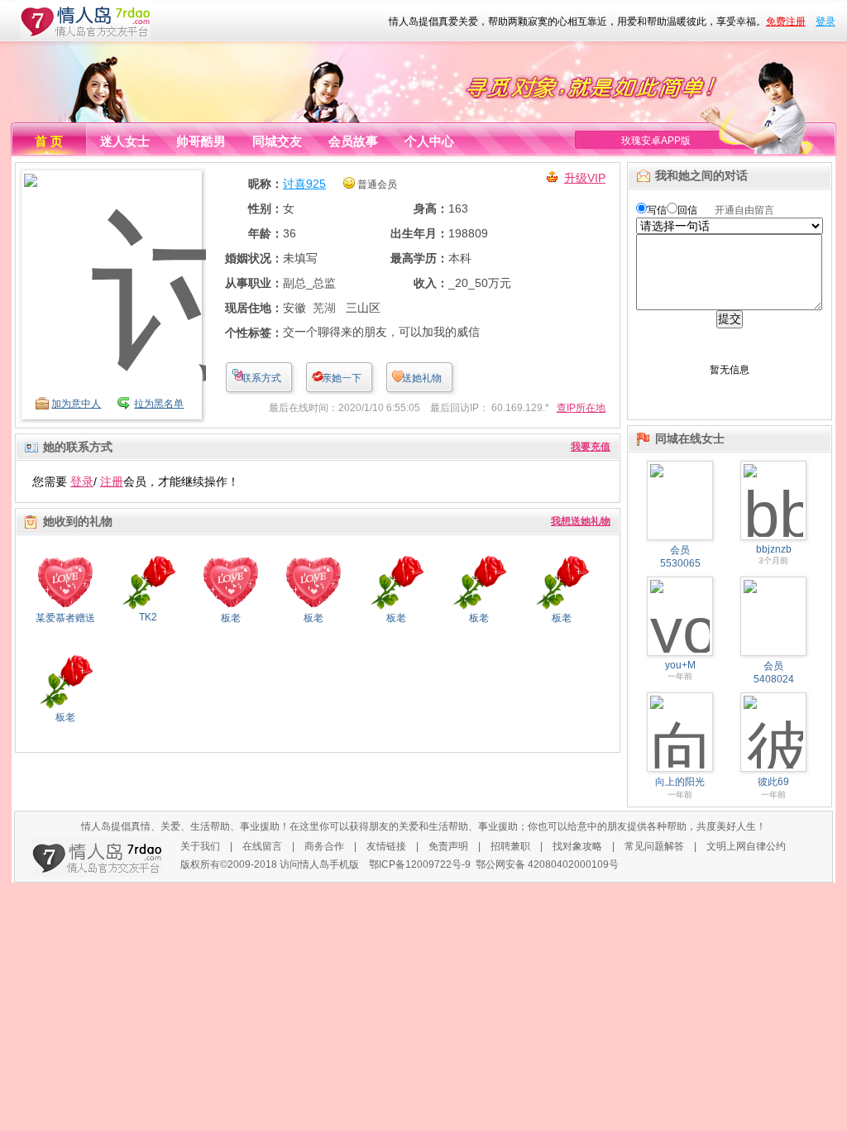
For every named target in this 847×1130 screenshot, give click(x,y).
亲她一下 (341, 378)
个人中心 (429, 141)
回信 (687, 210)
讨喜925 (304, 183)
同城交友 (277, 141)
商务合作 (324, 846)
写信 (657, 210)
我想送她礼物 (580, 521)
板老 (231, 618)
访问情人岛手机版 (319, 864)
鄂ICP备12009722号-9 (420, 864)
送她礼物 (422, 378)
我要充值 (590, 446)
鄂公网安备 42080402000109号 (547, 864)
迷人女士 (125, 141)
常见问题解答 (654, 846)
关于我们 (200, 846)
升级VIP (584, 177)
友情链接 (386, 846)
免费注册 (786, 21)
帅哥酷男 (201, 141)
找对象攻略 (577, 846)
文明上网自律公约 (746, 846)
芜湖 (324, 307)
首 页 (49, 141)
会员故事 (353, 141)
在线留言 (262, 846)
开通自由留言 (744, 210)
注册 (111, 481)
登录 (825, 21)
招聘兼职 (510, 846)
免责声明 (448, 846)
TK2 (148, 617)
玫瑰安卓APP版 (656, 140)
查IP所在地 (581, 408)
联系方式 (261, 378)
